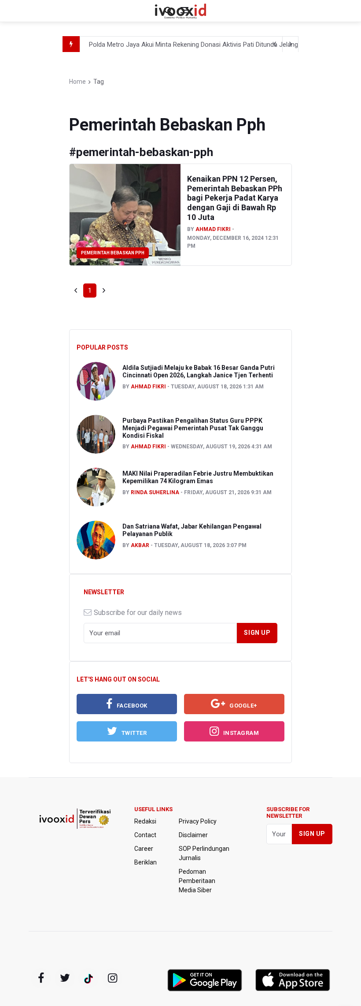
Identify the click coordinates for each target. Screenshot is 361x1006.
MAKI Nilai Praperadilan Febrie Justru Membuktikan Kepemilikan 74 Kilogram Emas (197, 477)
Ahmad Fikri (213, 229)
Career (143, 848)
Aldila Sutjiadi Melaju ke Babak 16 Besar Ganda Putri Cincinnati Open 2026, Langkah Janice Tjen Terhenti (198, 371)
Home (77, 81)
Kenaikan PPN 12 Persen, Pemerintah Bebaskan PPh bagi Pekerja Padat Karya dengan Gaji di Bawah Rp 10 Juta (234, 197)
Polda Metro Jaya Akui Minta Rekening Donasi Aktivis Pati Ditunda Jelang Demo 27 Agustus (220, 44)
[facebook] (41, 978)
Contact (145, 834)
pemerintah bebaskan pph (112, 252)
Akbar (140, 545)
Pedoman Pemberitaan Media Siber (197, 881)
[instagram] (112, 978)
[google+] (88, 978)
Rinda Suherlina (155, 492)
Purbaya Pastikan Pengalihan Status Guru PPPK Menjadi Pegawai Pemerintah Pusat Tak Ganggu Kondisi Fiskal (192, 428)
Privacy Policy (198, 821)
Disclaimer (193, 834)
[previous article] (290, 44)
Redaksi (145, 821)
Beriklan (145, 862)
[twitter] (65, 978)
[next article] (275, 44)
